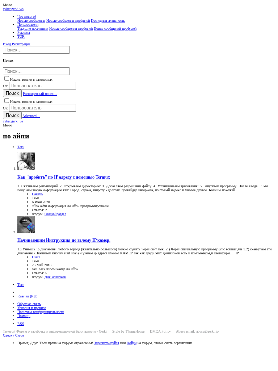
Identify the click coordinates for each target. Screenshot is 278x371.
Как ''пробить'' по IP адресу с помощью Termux (63, 177)
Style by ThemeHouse (129, 331)
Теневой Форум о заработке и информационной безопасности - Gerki (55, 331)
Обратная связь (29, 304)
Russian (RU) (27, 296)
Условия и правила (31, 308)
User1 (36, 257)
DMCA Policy (160, 331)
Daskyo (37, 194)
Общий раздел (55, 214)
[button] (7, 5)
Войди (131, 343)
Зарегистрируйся (106, 343)
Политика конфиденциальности (40, 312)
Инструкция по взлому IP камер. (63, 240)
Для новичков (55, 277)
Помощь (23, 316)
